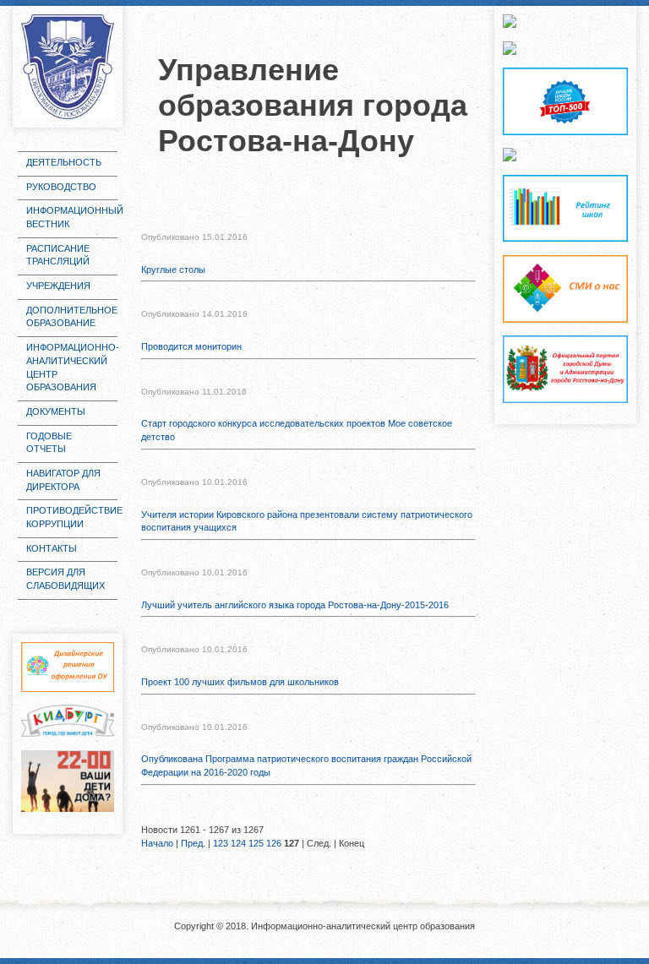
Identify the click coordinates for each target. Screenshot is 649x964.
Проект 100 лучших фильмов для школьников (240, 682)
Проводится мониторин (191, 346)
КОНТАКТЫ (51, 548)
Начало (157, 843)
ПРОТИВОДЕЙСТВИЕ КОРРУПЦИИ (71, 517)
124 (238, 843)
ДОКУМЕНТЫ (55, 411)
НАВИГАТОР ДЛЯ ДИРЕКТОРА (63, 480)
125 (256, 843)
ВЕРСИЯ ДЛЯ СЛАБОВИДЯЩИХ (65, 579)
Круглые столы (173, 269)
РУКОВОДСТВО (61, 187)
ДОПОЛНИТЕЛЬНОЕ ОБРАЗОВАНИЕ (71, 317)
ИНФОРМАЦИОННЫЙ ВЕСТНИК (71, 217)
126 (273, 843)
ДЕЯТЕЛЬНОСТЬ (63, 162)
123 (220, 843)
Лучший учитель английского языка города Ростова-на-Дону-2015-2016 (295, 605)
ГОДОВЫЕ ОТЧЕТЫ (49, 443)
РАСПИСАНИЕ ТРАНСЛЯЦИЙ (58, 255)
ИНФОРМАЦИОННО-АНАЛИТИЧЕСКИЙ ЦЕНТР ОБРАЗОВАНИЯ (71, 367)
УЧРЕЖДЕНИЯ (58, 285)
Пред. (193, 843)
